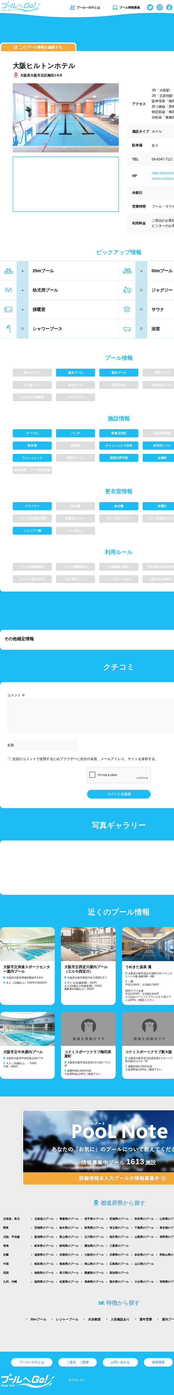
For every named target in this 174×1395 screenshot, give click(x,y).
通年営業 (145, 1319)
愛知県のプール (94, 1245)
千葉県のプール (144, 1227)
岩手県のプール (94, 1218)
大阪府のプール (94, 1254)
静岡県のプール (69, 1245)
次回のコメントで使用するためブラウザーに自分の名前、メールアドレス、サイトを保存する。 (85, 759)
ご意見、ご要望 (77, 1362)
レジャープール (67, 1319)
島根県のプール (69, 1263)
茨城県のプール (44, 1227)
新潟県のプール (44, 1236)
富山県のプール (69, 1236)
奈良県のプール (144, 1254)
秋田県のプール (144, 1218)
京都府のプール (69, 1254)
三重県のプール (119, 1245)
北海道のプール (44, 1218)
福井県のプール (119, 1236)
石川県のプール (94, 1236)
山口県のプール (144, 1263)
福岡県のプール (44, 1281)
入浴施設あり (120, 1319)
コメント (16, 695)
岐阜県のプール (44, 1245)
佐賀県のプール (69, 1281)
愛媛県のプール (94, 1272)
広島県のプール (119, 1263)
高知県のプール (119, 1272)
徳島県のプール (44, 1272)
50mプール (38, 1319)
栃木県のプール (69, 1227)
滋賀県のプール (44, 1254)
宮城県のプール (119, 1218)
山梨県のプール (144, 1236)
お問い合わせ (120, 1362)
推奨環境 (158, 1362)
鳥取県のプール (44, 1263)
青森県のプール (69, 1218)
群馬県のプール (94, 1227)
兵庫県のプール (119, 1254)
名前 (10, 745)
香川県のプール (69, 1272)
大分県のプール (144, 1281)
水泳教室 (94, 1319)
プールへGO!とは (88, 7)
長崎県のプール (94, 1281)
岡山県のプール (94, 1263)
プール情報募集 (129, 7)
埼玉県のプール (119, 1227)
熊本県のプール (119, 1281)
